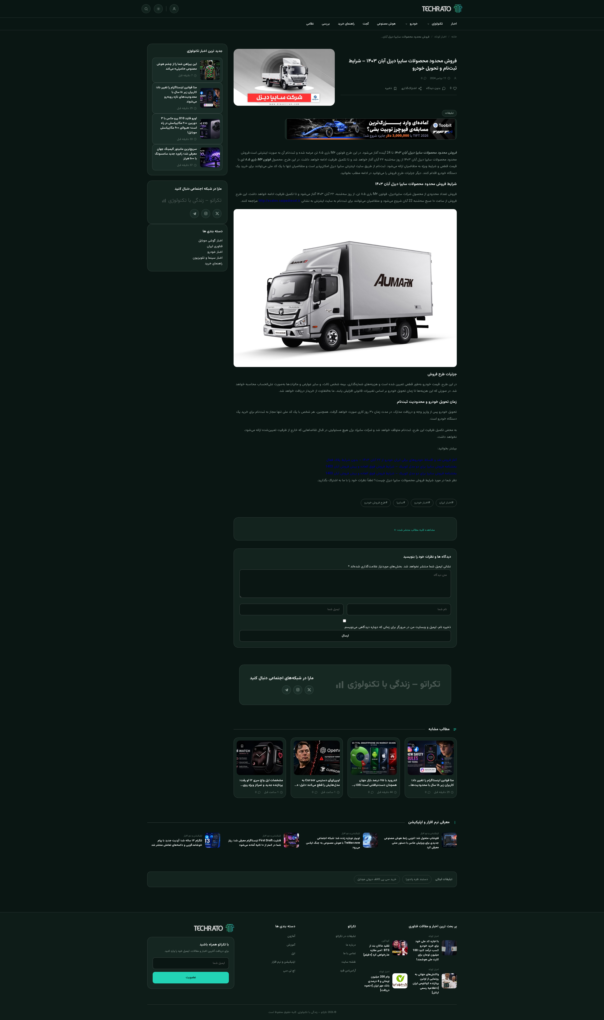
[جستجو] (146, 8)
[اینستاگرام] (297, 689)
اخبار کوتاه (440, 37)
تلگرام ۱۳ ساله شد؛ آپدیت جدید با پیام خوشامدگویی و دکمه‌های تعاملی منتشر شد (176, 843)
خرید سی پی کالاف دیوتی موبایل (376, 879)
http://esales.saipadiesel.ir (279, 201)
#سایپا (401, 503)
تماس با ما (349, 953)
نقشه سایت (348, 962)
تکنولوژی (437, 23)
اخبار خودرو (214, 251)
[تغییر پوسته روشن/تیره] (158, 8)
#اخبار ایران (446, 503)
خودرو (414, 23)
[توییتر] (309, 689)
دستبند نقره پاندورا (417, 879)
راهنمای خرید (346, 23)
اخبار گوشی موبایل (210, 240)
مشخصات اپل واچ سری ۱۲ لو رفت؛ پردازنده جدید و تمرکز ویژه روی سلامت (261, 785)
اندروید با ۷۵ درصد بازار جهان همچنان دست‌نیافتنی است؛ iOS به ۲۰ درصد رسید (374, 785)
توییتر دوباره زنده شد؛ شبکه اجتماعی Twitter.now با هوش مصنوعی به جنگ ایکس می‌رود (333, 842)
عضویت (191, 977)
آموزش (291, 945)
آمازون (291, 936)
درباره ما (351, 945)
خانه (454, 37)
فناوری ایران (214, 246)
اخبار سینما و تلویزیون (207, 257)
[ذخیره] (413, 746)
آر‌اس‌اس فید (348, 970)
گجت (366, 23)
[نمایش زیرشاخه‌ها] (428, 23)
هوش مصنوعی (386, 23)
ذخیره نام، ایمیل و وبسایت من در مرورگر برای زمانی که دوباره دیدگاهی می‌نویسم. (397, 627)
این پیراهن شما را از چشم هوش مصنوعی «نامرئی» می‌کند (177, 66)
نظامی (310, 23)
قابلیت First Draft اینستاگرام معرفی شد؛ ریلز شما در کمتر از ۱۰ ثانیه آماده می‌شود (254, 843)
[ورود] (174, 8)
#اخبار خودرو (422, 503)
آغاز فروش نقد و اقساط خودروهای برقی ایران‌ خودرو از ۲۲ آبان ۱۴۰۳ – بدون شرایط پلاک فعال (391, 460)
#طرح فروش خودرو (375, 503)
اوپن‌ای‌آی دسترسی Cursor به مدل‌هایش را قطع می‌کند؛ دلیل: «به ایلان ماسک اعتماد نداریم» (317, 785)
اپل (293, 953)
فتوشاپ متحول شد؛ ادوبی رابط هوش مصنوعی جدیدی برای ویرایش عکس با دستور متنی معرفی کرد (411, 842)
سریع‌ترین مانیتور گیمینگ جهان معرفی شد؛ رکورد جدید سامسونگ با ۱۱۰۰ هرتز (176, 154)
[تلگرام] (286, 689)
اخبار (454, 23)
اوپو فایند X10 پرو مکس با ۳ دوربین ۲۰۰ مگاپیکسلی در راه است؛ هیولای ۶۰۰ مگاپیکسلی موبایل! (178, 125)
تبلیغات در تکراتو (346, 936)
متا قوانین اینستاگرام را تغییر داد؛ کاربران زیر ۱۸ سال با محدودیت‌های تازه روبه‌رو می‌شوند (431, 785)
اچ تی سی (289, 970)
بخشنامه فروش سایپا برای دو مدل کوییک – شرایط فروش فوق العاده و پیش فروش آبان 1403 (391, 466)
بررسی (326, 23)
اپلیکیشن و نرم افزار (283, 962)
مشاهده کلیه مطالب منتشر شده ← (414, 530)
